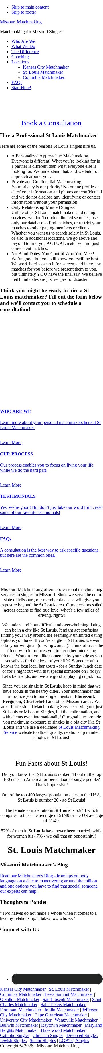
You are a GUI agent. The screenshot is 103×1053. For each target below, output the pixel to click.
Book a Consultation (51, 123)
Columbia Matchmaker (20, 994)
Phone (7, 359)
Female (27, 330)
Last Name (11, 347)
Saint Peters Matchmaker (63, 1004)
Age (5, 335)
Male (10, 330)
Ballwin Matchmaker (19, 1025)
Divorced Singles (82, 1035)
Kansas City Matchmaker (23, 989)
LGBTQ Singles (74, 1040)
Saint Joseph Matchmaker (66, 999)
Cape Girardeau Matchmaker (61, 1014)
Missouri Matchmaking (21, 21)
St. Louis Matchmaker (69, 989)
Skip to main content (30, 7)
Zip (5, 376)
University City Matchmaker (26, 1020)
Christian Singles (48, 1035)
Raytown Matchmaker (61, 1025)
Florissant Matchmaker (20, 1009)
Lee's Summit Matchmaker (69, 994)
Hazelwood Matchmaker (63, 1030)
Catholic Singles (14, 1035)
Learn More (10, 442)
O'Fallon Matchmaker (19, 999)
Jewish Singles (13, 1040)
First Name (11, 341)
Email (7, 353)
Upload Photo (12, 382)
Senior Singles (43, 1040)
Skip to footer (23, 12)
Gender (8, 320)
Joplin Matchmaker (61, 1009)
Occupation (12, 370)
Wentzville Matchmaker (76, 1020)
